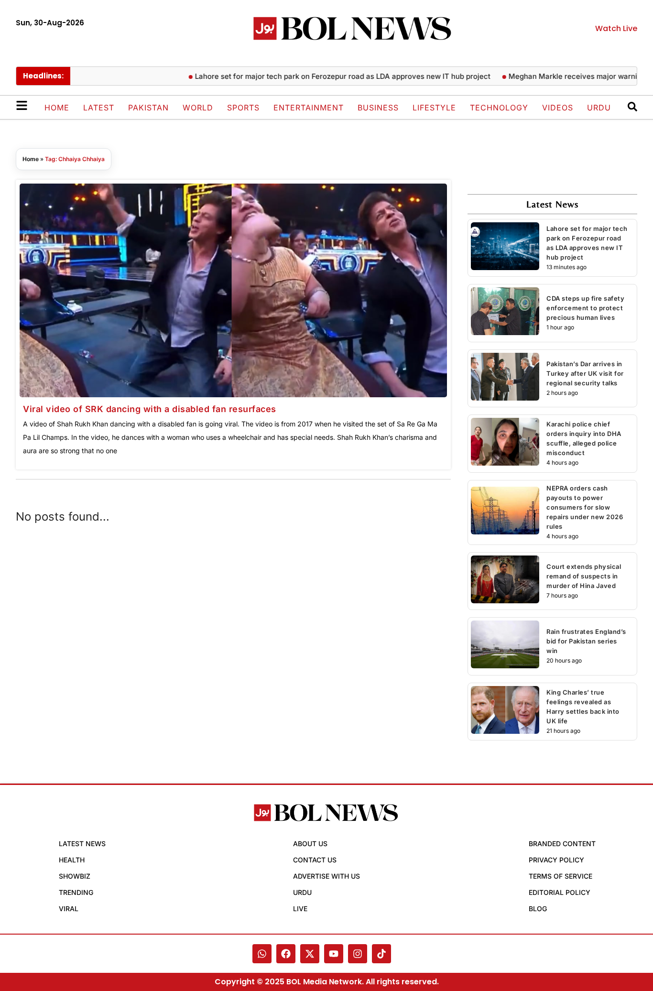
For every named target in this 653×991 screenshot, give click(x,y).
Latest (98, 107)
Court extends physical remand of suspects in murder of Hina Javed (583, 576)
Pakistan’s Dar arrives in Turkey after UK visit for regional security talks (585, 373)
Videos (557, 107)
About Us (310, 843)
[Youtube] (333, 953)
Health (72, 860)
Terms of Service (560, 876)
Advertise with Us (326, 876)
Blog (538, 908)
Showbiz (74, 876)
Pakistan (148, 107)
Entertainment (308, 107)
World (198, 107)
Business (378, 107)
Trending (76, 892)
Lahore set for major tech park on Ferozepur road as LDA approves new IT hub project (326, 76)
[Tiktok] (381, 953)
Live (300, 908)
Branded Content (562, 843)
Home (56, 107)
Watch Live (616, 28)
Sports (243, 107)
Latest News (82, 843)
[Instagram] (357, 953)
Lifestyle (434, 107)
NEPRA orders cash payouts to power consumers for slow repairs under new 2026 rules (584, 507)
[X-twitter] (309, 953)
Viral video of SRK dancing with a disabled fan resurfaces (149, 409)
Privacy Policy (556, 860)
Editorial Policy (559, 892)
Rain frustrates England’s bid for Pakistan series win (586, 641)
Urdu (599, 107)
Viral (68, 908)
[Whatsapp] (262, 953)
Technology (499, 107)
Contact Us (315, 860)
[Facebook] (285, 953)
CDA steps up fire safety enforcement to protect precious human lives (585, 307)
